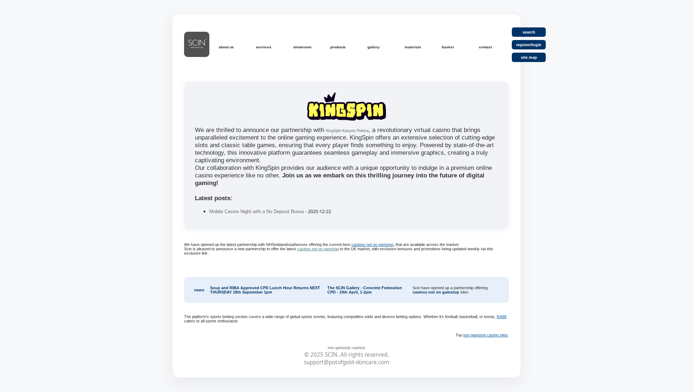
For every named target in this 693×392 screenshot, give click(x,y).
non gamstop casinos (346, 347)
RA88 (501, 316)
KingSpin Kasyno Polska (347, 130)
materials (413, 47)
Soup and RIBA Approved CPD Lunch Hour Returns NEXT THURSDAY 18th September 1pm (265, 290)
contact (485, 47)
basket (448, 47)
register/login (528, 45)
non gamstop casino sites (485, 335)
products (338, 47)
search (529, 32)
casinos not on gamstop (372, 244)
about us (226, 47)
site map (529, 57)
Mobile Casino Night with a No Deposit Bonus (256, 211)
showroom (302, 47)
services (263, 47)
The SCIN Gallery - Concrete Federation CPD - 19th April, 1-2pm (364, 290)
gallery (373, 47)
